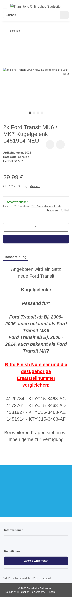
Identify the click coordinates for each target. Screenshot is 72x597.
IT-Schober (23, 592)
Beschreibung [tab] (15, 257)
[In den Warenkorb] (36, 239)
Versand (35, 186)
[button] (61, 4)
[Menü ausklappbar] (5, 6)
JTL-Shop (49, 592)
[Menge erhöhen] (64, 227)
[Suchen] (64, 15)
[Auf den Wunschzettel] (60, 144)
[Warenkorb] (66, 4)
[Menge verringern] (7, 227)
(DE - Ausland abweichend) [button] (46, 206)
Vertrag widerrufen (36, 560)
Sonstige (23, 156)
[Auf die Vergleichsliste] (50, 144)
